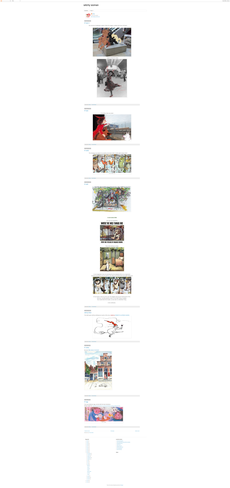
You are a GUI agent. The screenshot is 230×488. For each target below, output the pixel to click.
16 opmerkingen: (93, 104)
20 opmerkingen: (93, 341)
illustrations (86, 10)
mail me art (118, 444)
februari (88, 477)
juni (88, 461)
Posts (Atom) (91, 432)
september (89, 457)
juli (87, 460)
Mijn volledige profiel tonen (95, 16)
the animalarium (119, 448)
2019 (87, 443)
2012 (87, 480)
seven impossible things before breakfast (123, 442)
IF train (86, 110)
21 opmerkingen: (93, 144)
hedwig (93, 13)
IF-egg (86, 402)
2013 (87, 452)
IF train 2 (86, 23)
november (89, 454)
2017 (87, 446)
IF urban (86, 347)
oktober (88, 456)
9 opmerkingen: (93, 178)
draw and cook (119, 445)
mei (88, 463)
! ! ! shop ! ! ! (91, 10)
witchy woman (91, 5)
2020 (87, 442)
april (88, 464)
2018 (87, 445)
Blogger (122, 485)
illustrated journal (119, 443)
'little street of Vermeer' (93, 350)
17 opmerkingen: (93, 306)
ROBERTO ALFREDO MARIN (122, 315)
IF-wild (86, 184)
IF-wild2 (86, 150)
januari (88, 478)
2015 (87, 449)
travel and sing (119, 449)
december (89, 453)
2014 (87, 450)
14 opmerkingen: (93, 426)
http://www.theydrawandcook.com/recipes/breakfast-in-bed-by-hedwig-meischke (106, 405)
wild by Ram (87, 312)
